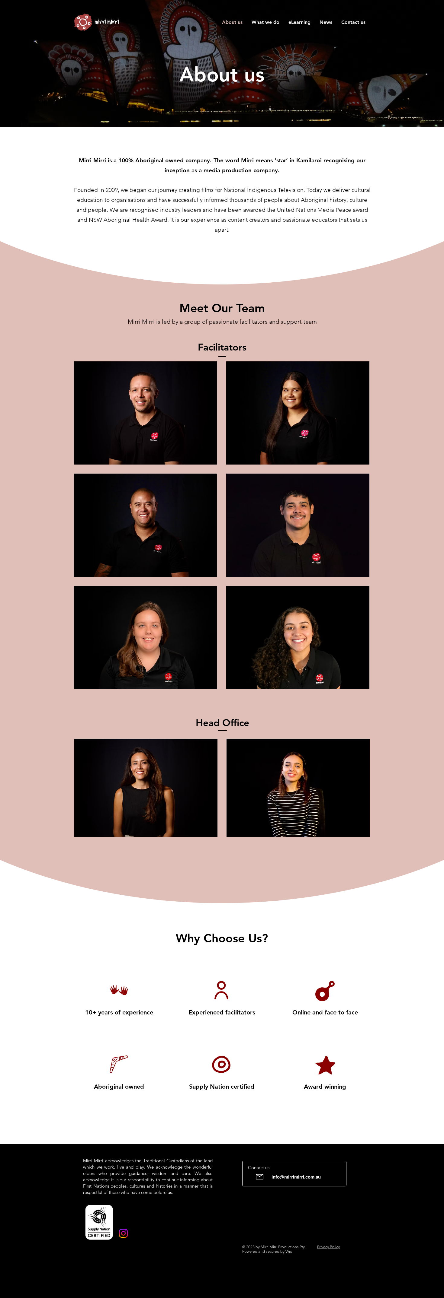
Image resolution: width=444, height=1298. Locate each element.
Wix (288, 1251)
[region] (145, 413)
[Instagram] (123, 1233)
